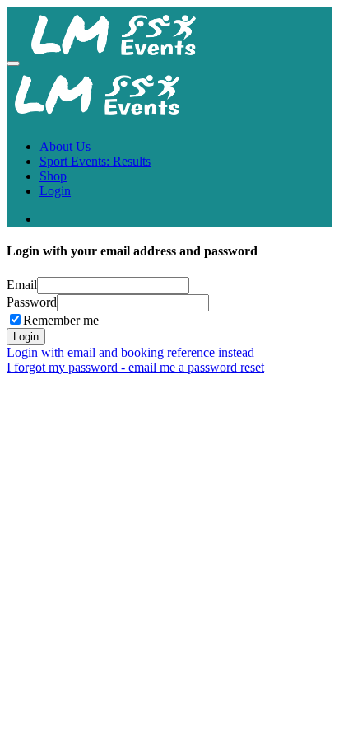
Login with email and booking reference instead (130, 352)
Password (32, 302)
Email (22, 285)
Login (55, 191)
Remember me (61, 320)
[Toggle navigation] (13, 63)
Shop (53, 176)
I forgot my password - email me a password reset (135, 367)
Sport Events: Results (95, 161)
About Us (65, 146)
